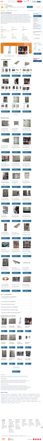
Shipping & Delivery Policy (4, 428)
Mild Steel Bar (14, 398)
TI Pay (16, 423)
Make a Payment (11, 430)
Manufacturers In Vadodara (37, 28)
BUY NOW (5, 134)
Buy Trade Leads (24, 423)
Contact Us (10, 428)
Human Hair (2, 394)
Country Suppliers (38, 423)
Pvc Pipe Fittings (3, 402)
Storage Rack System (4, 398)
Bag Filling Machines (34, 398)
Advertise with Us (17, 421)
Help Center (3, 422)
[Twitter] (38, 439)
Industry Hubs (37, 422)
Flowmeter (24, 395)
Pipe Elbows (17, 402)
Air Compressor (10, 401)
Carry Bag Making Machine (31, 394)
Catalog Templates (17, 427)
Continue (37, 53)
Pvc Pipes (39, 401)
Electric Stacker (3, 395)
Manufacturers (38, 421)
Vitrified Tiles (28, 401)
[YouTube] (40, 439)
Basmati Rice (19, 394)
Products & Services (10, 10)
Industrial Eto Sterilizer (37, 395)
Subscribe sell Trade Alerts (31, 425)
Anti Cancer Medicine (4, 401)
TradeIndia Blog (11, 423)
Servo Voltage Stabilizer (13, 394)
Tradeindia (2, 4)
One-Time (35, 45)
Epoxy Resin (9, 398)
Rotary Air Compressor (30, 395)
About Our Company (11, 421)
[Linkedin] (36, 439)
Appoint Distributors (18, 428)
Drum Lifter (38, 394)
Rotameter (20, 395)
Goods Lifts (24, 401)
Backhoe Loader (25, 394)
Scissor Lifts (8, 395)
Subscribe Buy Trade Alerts (25, 425)
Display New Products (23, 422)
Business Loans (17, 426)
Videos (36, 426)
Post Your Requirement (30, 422)
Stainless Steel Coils (34, 401)
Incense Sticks (15, 401)
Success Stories (11, 422)
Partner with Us (11, 429)
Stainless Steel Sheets (20, 398)
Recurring (40, 44)
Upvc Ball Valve (13, 402)
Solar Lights (20, 401)
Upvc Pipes (8, 402)
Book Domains (17, 422)
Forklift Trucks (7, 394)
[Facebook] (34, 439)
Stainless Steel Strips (27, 398)
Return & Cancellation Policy (4, 425)
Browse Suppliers (31, 423)
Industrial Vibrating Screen (14, 395)
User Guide (3, 423)
